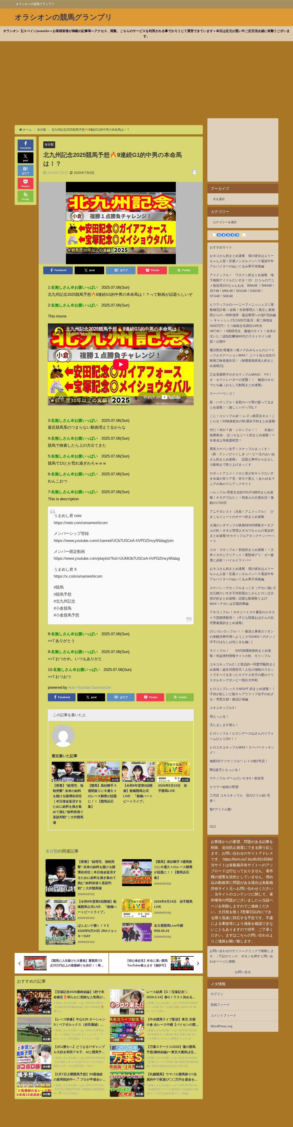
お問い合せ (243, 972)
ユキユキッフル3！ (223, 707)
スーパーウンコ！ (222, 393)
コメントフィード (223, 1015)
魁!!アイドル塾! (221, 809)
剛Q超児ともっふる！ (225, 769)
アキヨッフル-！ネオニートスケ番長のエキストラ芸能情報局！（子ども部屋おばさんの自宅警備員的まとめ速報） (242, 617)
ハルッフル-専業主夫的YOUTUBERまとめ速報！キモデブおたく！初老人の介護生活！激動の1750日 (242, 497)
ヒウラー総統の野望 (224, 786)
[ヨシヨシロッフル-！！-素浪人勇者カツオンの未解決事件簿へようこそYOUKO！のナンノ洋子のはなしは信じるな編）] (243, 636)
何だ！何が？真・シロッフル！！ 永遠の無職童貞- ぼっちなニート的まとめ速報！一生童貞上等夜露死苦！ (242, 435)
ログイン (217, 993)
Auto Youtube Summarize (89, 687)
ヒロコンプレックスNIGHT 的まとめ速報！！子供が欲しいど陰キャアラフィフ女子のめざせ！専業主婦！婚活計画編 (242, 694)
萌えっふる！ (219, 716)
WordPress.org (221, 1026)
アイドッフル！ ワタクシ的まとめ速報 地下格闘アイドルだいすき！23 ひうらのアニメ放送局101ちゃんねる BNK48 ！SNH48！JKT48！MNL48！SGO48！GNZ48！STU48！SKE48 (242, 285)
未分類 (49, 144)
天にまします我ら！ (224, 724)
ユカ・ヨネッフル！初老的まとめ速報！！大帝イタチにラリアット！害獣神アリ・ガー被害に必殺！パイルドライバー (242, 555)
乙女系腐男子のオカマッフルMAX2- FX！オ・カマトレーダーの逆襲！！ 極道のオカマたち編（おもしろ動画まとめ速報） (242, 380)
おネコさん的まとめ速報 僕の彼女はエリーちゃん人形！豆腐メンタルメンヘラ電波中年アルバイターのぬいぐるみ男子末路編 (242, 261)
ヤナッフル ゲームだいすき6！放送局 (237, 778)
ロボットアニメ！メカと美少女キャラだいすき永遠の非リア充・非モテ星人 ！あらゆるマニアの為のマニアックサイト (242, 478)
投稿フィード (220, 1004)
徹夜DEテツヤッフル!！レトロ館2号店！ (239, 761)
